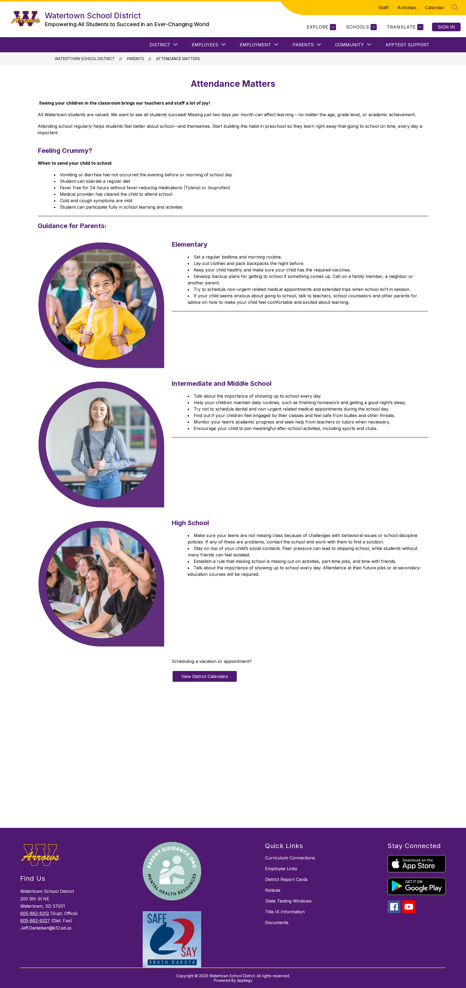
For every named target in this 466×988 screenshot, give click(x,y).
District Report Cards (286, 879)
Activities (406, 7)
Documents (277, 922)
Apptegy (244, 980)
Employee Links (281, 868)
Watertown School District (85, 58)
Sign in (446, 27)
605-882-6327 (35, 920)
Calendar (434, 7)
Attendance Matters (178, 58)
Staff (383, 7)
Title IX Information (285, 911)
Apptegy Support (407, 44)
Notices (272, 890)
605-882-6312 (34, 913)
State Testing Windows (288, 901)
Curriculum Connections (290, 857)
